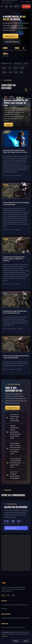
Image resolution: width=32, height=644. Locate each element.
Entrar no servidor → (12, 528)
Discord (27, 6)
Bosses (4, 72)
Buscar (6, 608)
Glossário (13, 627)
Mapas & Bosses (21, 618)
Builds (4, 68)
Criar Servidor (17, 63)
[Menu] (6, 6)
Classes (26, 63)
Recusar (16, 641)
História (28, 618)
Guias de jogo (5, 605)
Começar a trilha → (12, 407)
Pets (21, 72)
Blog (2, 608)
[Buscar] (11, 6)
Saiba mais (4, 636)
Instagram (8, 627)
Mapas (22, 68)
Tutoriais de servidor (14, 605)
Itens (10, 72)
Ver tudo (26, 89)
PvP (9, 68)
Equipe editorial (21, 627)
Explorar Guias (9, 36)
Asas (16, 72)
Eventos (15, 68)
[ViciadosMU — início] (1, 6)
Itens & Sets (13, 618)
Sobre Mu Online (24, 605)
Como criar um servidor (12, 42)
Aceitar (26, 641)
